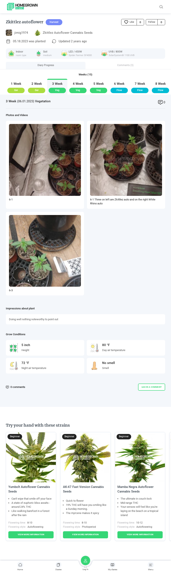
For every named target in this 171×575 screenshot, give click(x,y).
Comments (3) (125, 65)
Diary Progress (46, 65)
